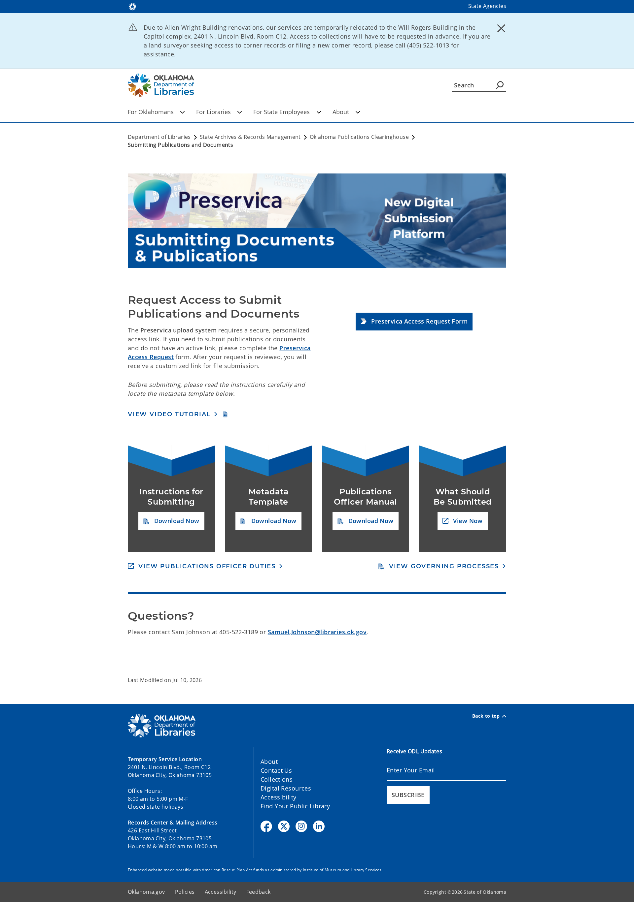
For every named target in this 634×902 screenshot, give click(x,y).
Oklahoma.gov (146, 891)
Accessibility (279, 797)
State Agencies (487, 6)
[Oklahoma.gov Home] (132, 6)
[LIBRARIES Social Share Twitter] (284, 826)
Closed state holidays (155, 806)
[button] (414, 322)
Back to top (486, 716)
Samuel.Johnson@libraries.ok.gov (317, 632)
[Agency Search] (499, 85)
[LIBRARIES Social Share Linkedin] (319, 826)
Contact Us (276, 770)
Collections (277, 779)
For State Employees (281, 112)
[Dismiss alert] (501, 28)
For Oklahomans (151, 112)
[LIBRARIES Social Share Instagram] (301, 826)
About (341, 112)
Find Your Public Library (295, 806)
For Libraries (213, 112)
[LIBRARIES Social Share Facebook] (266, 826)
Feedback (258, 891)
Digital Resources (286, 788)
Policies (185, 891)
